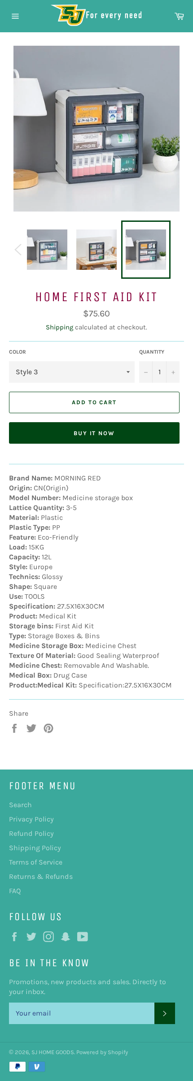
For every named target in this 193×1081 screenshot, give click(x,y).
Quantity (151, 352)
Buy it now (94, 433)
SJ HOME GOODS (52, 1052)
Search (20, 804)
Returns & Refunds (41, 876)
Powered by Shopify (102, 1052)
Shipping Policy (35, 847)
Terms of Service (35, 862)
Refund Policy (31, 833)
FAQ (15, 890)
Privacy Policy (31, 819)
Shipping (59, 327)
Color (17, 352)
